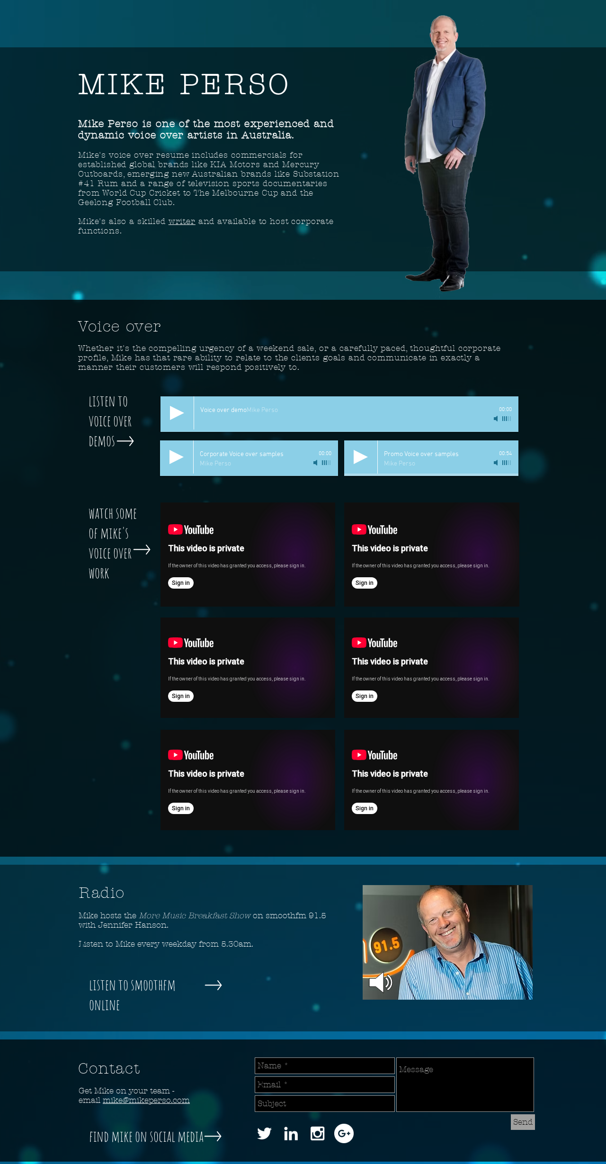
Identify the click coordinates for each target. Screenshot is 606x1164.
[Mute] (316, 462)
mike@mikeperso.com (146, 1100)
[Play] (176, 457)
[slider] (326, 462)
